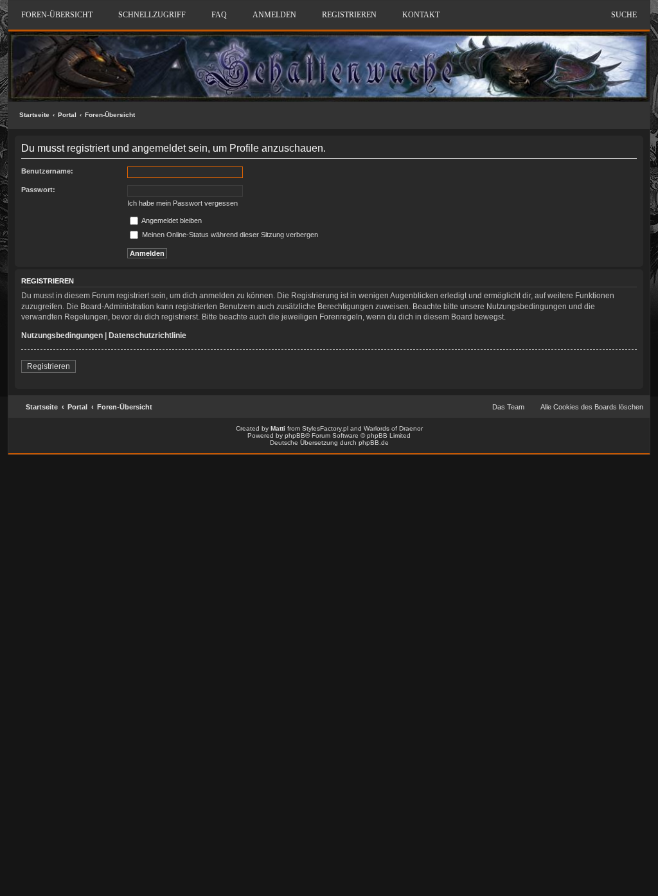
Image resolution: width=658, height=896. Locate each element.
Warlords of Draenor (393, 428)
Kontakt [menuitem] (421, 14)
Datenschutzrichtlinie (147, 335)
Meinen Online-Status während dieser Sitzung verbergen (229, 234)
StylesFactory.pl (325, 428)
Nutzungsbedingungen (62, 335)
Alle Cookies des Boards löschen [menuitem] (591, 407)
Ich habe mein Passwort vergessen (182, 203)
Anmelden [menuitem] (274, 14)
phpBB (295, 435)
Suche (624, 14)
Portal (67, 114)
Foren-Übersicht (110, 114)
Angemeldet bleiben (171, 220)
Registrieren (48, 366)
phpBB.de (374, 442)
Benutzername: (47, 171)
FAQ (219, 14)
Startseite (34, 114)
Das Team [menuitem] (508, 407)
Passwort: (38, 189)
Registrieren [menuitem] (349, 14)
